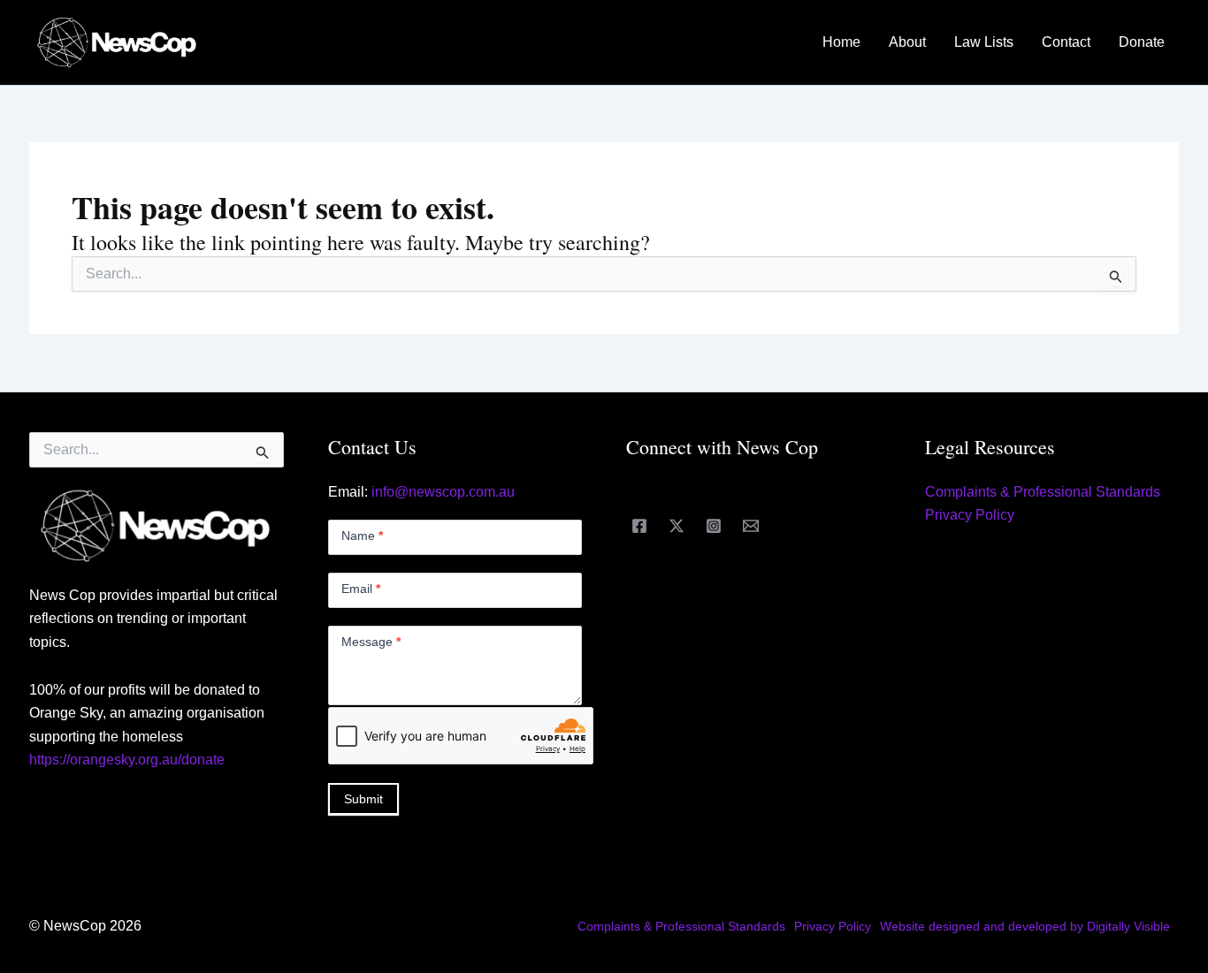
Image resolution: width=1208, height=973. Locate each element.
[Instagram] (713, 526)
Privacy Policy (969, 514)
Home (841, 41)
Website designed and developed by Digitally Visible (1025, 926)
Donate (1142, 41)
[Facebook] (639, 526)
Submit (363, 799)
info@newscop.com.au (443, 491)
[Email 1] (751, 526)
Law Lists (983, 41)
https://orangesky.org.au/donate (127, 759)
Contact (1066, 41)
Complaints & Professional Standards (1042, 491)
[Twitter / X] (676, 526)
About (907, 41)
